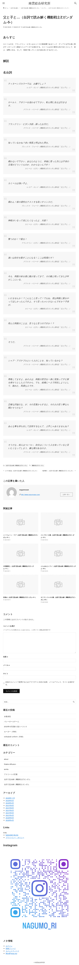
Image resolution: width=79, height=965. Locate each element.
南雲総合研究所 (40, 3)
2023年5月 (10, 800)
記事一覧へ (66, 494)
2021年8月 (10, 808)
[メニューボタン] (4, 3)
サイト (5, 673)
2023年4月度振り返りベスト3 (15, 726)
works (6, 769)
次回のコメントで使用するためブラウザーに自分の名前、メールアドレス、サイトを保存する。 (39, 683)
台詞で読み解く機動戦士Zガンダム (32, 27)
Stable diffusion (10, 764)
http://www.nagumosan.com (30, 494)
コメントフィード (12, 951)
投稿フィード (11, 948)
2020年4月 (10, 820)
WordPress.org (11, 953)
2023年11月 (10, 798)
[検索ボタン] (75, 3)
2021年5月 (10, 813)
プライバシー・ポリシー (15, 837)
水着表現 (7, 716)
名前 (5, 656)
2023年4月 (10, 803)
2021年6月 (10, 810)
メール (6, 665)
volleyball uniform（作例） (14, 736)
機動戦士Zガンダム (38, 465)
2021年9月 (10, 805)
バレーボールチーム (11, 721)
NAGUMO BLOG (12, 835)
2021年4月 (10, 815)
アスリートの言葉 (10, 774)
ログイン (9, 946)
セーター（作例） (10, 731)
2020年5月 (10, 818)
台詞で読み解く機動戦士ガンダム (16, 784)
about (6, 759)
